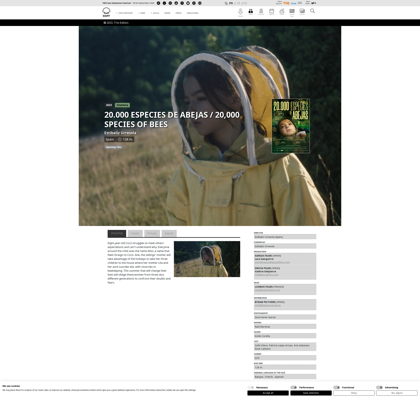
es (238, 3)
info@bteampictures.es (268, 305)
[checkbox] (250, 387)
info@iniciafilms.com (266, 274)
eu (245, 3)
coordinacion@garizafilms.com (272, 262)
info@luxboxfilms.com (267, 290)
